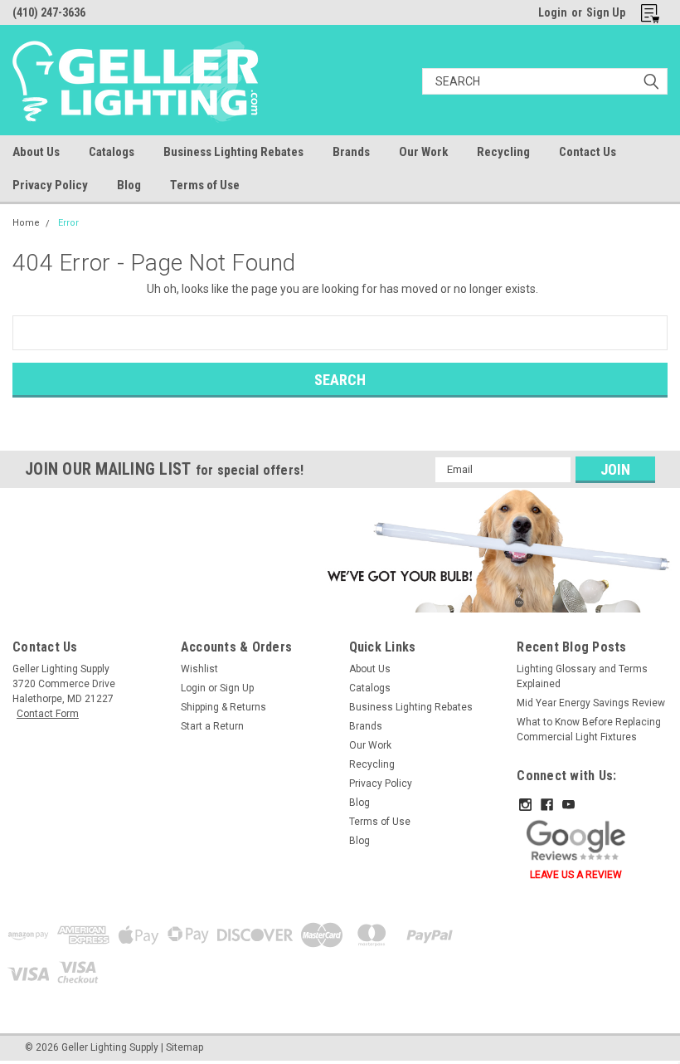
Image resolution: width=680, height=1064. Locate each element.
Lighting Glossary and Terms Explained (582, 676)
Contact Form (48, 714)
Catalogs (111, 151)
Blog (129, 185)
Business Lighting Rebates (233, 151)
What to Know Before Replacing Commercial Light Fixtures (589, 729)
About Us (36, 151)
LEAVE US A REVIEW (576, 875)
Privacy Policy (50, 185)
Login (552, 12)
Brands (351, 151)
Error (68, 222)
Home (26, 222)
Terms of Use (205, 185)
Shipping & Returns (223, 707)
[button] (496, 550)
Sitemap (184, 1047)
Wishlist (199, 669)
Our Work (423, 151)
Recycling (503, 151)
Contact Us (587, 151)
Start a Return (212, 726)
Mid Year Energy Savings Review (591, 703)
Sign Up (605, 12)
